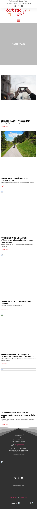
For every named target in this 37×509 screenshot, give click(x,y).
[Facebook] (15, 6)
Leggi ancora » (4, 126)
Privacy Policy (13, 497)
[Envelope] (21, 6)
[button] (18, 20)
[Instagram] (18, 6)
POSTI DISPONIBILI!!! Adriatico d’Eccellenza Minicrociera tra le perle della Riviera (17, 240)
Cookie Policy (23, 497)
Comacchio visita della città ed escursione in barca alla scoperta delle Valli (18, 415)
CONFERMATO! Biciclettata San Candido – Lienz (15, 179)
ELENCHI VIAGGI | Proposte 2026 (15, 121)
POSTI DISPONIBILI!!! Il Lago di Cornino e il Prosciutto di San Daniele (17, 355)
